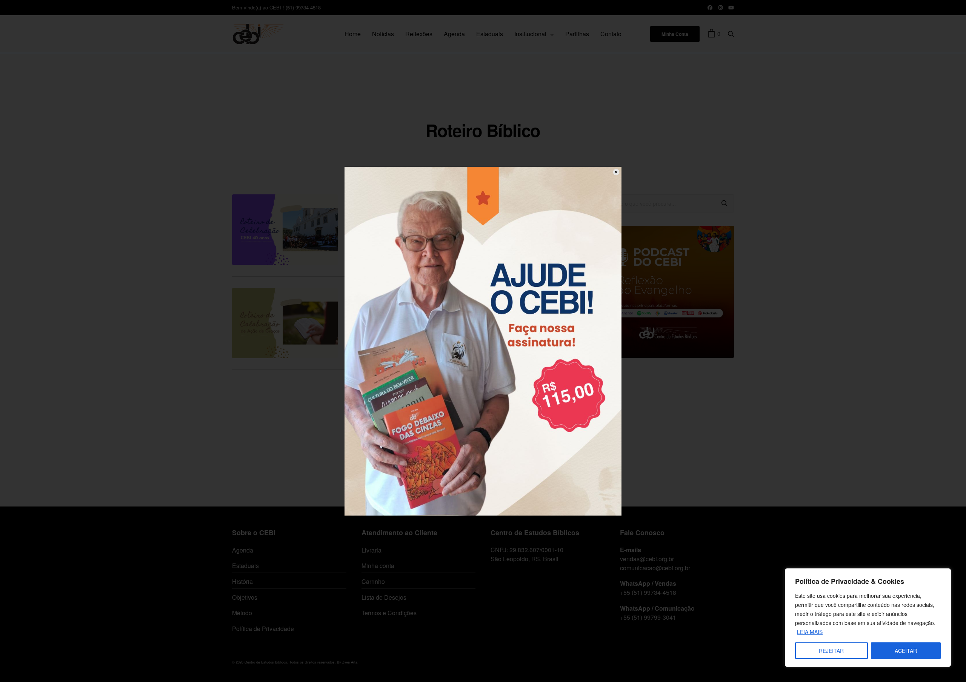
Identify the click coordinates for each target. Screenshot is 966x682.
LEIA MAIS (810, 632)
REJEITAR (831, 650)
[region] (868, 617)
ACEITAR (906, 650)
